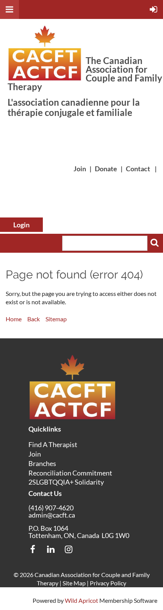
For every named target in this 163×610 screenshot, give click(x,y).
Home (14, 318)
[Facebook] (32, 549)
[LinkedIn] (50, 549)
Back (33, 318)
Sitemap (56, 318)
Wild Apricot (81, 600)
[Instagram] (68, 549)
